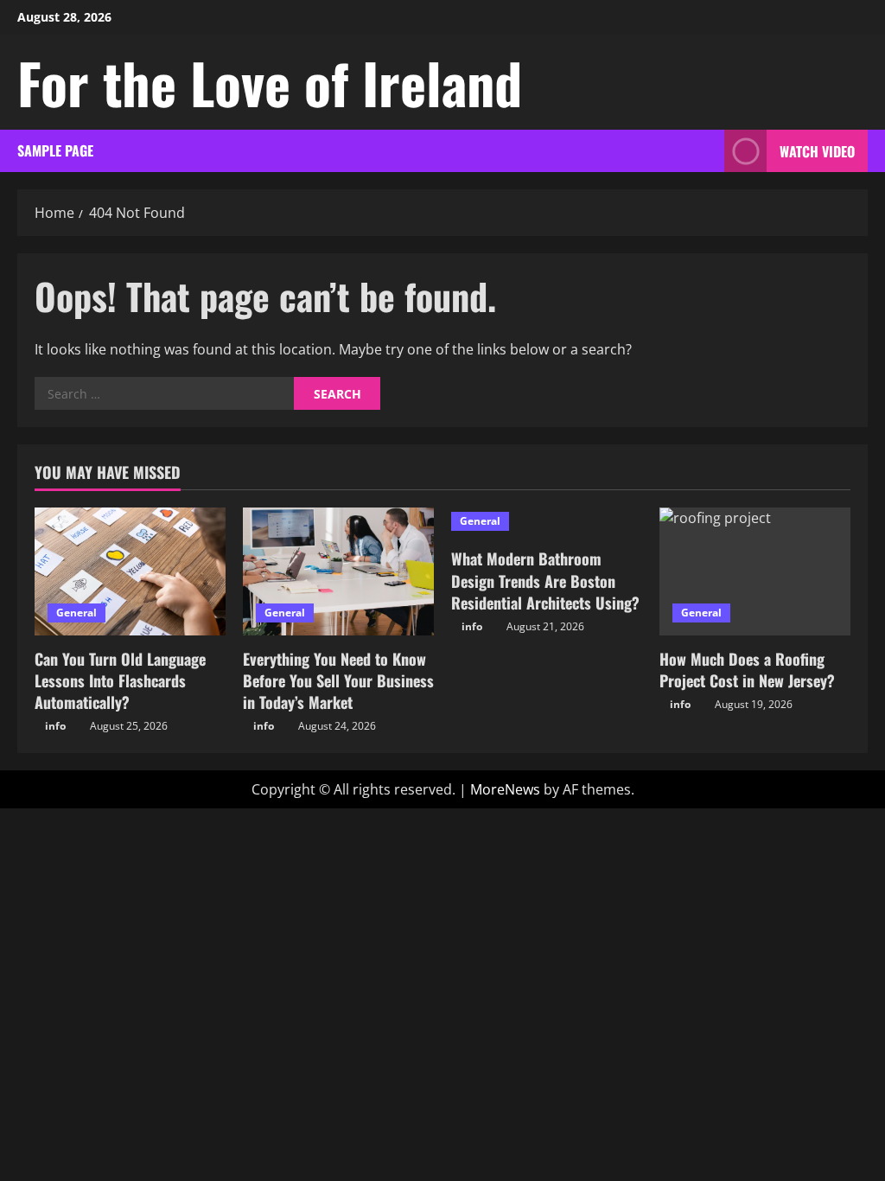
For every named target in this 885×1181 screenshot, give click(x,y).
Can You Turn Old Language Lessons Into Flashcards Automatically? (120, 680)
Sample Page (55, 150)
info (55, 725)
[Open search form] (706, 151)
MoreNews (505, 789)
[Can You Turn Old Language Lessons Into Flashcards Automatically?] (130, 571)
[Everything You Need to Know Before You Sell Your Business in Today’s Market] (338, 571)
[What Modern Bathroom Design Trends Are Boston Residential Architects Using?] (546, 521)
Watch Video (817, 151)
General (76, 612)
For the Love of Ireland (269, 82)
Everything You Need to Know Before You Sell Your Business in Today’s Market (338, 680)
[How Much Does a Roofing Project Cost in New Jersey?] (754, 571)
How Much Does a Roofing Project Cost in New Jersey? (747, 670)
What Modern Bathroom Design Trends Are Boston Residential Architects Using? (545, 580)
